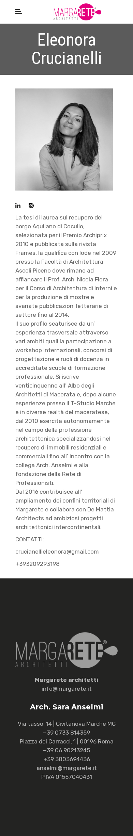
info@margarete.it (67, 688)
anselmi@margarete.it (66, 768)
